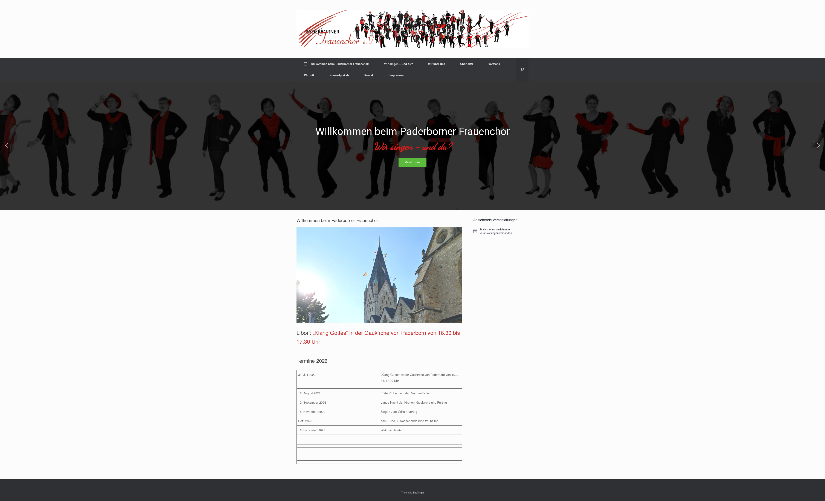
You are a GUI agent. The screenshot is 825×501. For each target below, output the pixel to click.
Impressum (397, 75)
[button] (522, 69)
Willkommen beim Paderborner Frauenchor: (339, 64)
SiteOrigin (418, 492)
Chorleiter (466, 64)
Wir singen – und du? (398, 64)
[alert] (501, 231)
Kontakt (369, 75)
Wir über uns (436, 64)
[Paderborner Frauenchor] (412, 29)
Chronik (309, 75)
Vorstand (494, 64)
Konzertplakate (339, 75)
